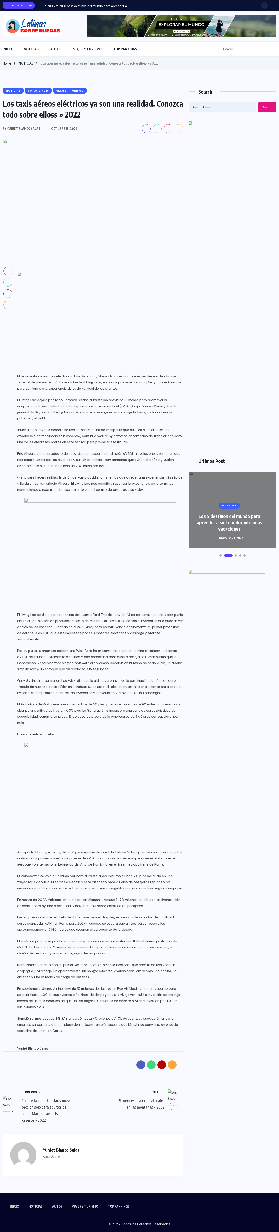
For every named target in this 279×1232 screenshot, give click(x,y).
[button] (220, 555)
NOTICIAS (31, 49)
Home (7, 63)
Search (267, 107)
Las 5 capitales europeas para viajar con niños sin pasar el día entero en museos (229, 522)
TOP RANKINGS (125, 49)
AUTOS (55, 49)
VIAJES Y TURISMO (87, 49)
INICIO (7, 49)
